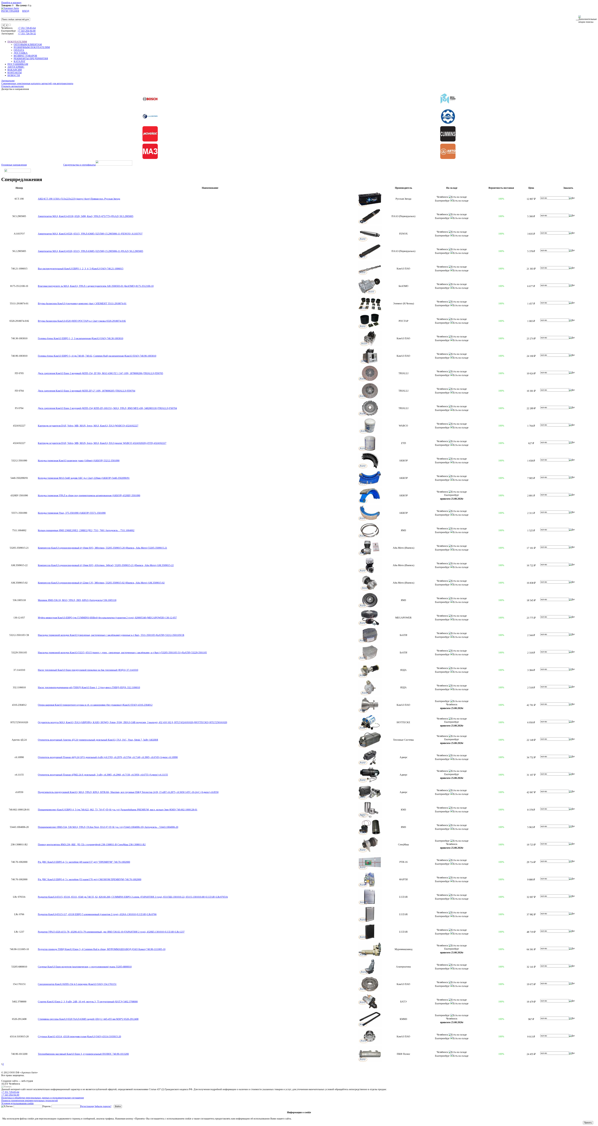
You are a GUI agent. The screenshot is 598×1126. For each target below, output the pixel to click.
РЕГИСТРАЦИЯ (10, 11)
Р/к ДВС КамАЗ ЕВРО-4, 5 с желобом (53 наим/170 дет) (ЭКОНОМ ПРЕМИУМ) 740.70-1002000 (89, 879)
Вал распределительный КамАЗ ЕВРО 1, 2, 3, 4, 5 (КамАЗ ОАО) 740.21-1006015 (80, 268)
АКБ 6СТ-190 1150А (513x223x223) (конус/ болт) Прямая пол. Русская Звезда (79, 198)
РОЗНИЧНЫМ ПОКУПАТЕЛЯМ (32, 47)
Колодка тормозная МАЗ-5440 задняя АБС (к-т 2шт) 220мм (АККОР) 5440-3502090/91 (84, 478)
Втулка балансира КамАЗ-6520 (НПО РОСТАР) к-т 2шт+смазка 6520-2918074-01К (82, 321)
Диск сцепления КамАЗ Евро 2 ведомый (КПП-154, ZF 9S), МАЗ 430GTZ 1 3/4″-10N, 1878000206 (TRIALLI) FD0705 (100, 373)
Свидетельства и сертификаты (79, 164)
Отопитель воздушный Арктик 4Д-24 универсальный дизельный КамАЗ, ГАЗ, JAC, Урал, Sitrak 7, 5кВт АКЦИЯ (98, 739)
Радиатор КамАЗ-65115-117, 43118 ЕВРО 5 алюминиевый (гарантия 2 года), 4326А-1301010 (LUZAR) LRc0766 (97, 914)
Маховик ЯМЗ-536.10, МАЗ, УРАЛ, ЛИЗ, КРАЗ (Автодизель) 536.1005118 (77, 600)
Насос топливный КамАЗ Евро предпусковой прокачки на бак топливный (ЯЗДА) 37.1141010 (88, 670)
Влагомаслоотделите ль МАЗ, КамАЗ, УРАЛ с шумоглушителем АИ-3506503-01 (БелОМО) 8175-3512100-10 (96, 286)
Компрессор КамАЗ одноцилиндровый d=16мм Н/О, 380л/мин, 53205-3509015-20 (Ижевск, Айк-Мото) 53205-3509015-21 (102, 547)
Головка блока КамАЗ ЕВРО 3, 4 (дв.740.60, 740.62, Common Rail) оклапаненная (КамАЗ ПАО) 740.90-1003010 (97, 356)
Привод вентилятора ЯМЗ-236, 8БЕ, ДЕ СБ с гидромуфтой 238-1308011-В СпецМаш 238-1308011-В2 (92, 844)
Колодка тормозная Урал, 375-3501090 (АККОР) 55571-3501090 (72, 513)
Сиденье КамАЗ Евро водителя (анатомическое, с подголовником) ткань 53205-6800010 (85, 966)
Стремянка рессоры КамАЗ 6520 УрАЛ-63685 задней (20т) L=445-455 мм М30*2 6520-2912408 (88, 1019)
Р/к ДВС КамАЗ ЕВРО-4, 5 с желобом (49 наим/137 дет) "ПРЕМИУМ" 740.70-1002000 (84, 862)
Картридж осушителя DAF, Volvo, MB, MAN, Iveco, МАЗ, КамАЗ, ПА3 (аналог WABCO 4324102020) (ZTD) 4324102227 (102, 443)
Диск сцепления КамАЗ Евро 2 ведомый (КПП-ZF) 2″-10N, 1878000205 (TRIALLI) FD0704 (86, 390)
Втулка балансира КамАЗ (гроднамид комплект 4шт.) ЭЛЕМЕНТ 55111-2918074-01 (82, 303)
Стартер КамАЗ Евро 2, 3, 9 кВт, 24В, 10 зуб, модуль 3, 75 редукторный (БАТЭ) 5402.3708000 (88, 1001)
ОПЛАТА (19, 50)
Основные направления (14, 164)
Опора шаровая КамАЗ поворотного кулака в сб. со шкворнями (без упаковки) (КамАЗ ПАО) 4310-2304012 (95, 705)
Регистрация (87, 1106)
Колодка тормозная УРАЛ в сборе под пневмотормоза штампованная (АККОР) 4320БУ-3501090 (89, 495)
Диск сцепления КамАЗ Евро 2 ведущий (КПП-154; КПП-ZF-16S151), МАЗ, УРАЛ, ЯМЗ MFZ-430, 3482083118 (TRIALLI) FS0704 (107, 408)
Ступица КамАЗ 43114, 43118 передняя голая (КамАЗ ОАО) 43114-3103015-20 (79, 1036)
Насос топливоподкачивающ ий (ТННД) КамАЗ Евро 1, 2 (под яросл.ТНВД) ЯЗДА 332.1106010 (89, 687)
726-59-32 (27, 33)
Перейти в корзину (11, 2)
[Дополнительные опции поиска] (587, 19)
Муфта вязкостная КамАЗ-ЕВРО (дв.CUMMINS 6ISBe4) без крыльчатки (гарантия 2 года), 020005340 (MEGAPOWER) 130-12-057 (107, 617)
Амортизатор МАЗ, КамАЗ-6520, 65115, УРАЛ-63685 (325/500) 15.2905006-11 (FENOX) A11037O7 (90, 233)
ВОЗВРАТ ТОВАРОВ (25, 55)
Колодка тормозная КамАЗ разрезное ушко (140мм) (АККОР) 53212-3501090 (78, 460)
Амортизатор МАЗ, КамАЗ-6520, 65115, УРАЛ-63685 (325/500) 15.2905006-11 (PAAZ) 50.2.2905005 (90, 251)
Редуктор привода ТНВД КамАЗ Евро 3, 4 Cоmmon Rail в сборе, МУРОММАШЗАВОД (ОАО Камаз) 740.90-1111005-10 (101, 949)
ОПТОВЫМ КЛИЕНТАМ (28, 44)
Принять (588, 1122)
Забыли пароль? (102, 1106)
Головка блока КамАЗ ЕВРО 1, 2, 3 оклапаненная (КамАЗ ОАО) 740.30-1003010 (80, 338)
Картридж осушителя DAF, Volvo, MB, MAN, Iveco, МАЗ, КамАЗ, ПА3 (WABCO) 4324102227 (88, 425)
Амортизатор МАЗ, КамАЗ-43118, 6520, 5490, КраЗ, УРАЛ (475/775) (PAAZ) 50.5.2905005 (85, 216)
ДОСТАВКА (21, 53)
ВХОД (25, 11)
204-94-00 (27, 30)
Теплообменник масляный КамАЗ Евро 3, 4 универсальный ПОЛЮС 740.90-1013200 (83, 1054)
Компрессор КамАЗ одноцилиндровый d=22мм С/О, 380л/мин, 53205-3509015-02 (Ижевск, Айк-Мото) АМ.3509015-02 (101, 582)
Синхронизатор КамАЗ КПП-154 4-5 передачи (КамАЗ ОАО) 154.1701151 (77, 984)
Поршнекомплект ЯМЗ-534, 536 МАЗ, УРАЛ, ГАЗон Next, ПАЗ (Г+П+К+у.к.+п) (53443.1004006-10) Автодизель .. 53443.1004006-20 (108, 827)
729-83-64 (27, 28)
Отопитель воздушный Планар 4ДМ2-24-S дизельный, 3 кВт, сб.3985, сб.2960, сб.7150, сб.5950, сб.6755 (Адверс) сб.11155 (103, 774)
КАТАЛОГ (19, 61)
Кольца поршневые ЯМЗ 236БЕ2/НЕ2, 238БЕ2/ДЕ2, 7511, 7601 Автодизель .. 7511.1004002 (86, 530)
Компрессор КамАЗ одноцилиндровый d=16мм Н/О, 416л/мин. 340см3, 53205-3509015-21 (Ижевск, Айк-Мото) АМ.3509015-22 (106, 565)
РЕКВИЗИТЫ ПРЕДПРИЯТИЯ (31, 58)
